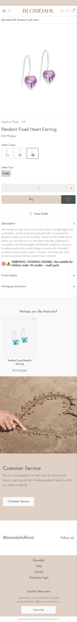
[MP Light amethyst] (32, 153)
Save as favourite (75, 199)
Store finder (41, 213)
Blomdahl (6, 20)
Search (10, 10)
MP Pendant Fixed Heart (26, 20)
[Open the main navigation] (4, 11)
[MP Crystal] (7, 153)
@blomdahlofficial (18, 538)
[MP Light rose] (20, 153)
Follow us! (67, 537)
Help (39, 566)
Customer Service (18, 501)
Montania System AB (51, 619)
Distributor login (39, 577)
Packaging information (13, 286)
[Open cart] (73, 11)
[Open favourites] (67, 11)
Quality (39, 572)
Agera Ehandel (34, 619)
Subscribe (38, 610)
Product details (9, 275)
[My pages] (62, 11)
